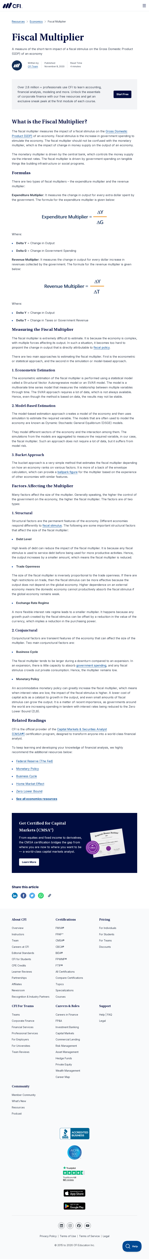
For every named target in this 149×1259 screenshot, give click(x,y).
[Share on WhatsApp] (41, 897)
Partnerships (19, 977)
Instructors (18, 934)
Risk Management (66, 1045)
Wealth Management (68, 1070)
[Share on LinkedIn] (15, 897)
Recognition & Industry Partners (30, 996)
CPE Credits (19, 965)
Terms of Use (68, 1236)
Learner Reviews (22, 971)
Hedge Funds (64, 1058)
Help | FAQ (105, 1014)
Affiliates (17, 984)
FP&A (59, 1020)
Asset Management (67, 1051)
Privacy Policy (48, 1236)
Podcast (17, 1113)
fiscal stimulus (52, 525)
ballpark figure (67, 472)
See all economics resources (36, 799)
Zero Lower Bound (29, 791)
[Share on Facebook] (23, 897)
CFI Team (33, 66)
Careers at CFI (20, 946)
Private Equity (64, 1064)
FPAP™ (59, 934)
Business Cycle (26, 776)
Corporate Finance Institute (12, 5)
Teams (16, 1014)
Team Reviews (20, 1051)
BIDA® (59, 952)
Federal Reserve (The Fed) (34, 761)
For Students (106, 934)
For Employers (20, 1039)
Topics (60, 984)
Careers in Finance (67, 1014)
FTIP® (59, 965)
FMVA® (60, 927)
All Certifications (65, 971)
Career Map (63, 1076)
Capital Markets (65, 1033)
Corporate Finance (23, 1020)
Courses (61, 996)
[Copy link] (50, 897)
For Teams (105, 940)
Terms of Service (89, 1236)
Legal (102, 1020)
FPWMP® (61, 959)
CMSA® (60, 940)
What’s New (19, 1101)
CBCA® (60, 946)
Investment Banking (67, 1027)
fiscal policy (102, 347)
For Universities (21, 1045)
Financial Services (22, 1027)
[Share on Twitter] (32, 897)
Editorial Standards (23, 952)
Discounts (105, 946)
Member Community (24, 1094)
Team (15, 940)
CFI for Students (21, 959)
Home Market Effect (30, 784)
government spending (91, 665)
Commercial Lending (68, 1039)
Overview (17, 927)
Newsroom (18, 990)
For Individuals (107, 927)
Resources (18, 1107)
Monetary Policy (27, 769)
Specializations (65, 990)
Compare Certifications (69, 977)
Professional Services (25, 1033)
